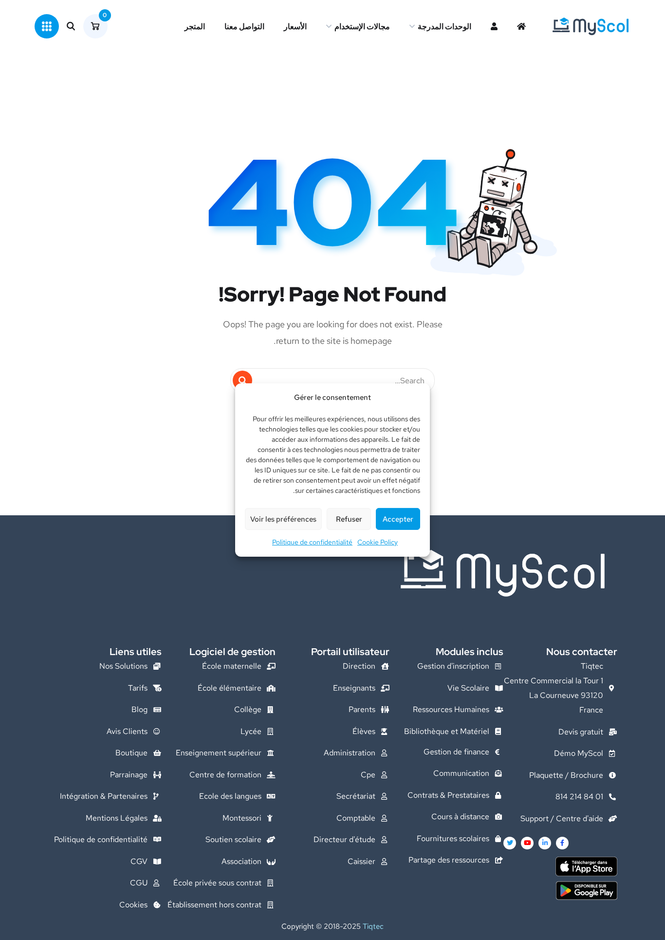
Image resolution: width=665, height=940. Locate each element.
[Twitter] (509, 843)
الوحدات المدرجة (444, 26)
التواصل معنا (244, 26)
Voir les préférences (283, 519)
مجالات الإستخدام (362, 26)
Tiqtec (373, 926)
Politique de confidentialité (312, 542)
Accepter (398, 519)
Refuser (349, 519)
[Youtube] (527, 843)
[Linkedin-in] (544, 843)
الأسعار (295, 26)
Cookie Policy (377, 542)
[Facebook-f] (562, 843)
